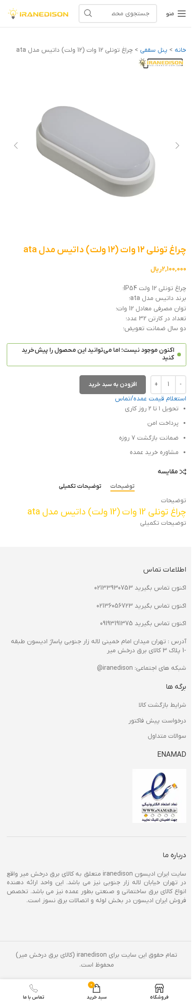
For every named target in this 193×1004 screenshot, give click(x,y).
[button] (177, 145)
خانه (180, 50)
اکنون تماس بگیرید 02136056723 (141, 606)
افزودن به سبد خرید (112, 384)
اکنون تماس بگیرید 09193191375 (143, 623)
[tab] (122, 486)
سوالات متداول (167, 736)
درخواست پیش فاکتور (157, 721)
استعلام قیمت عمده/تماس (150, 399)
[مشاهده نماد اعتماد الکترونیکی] (159, 795)
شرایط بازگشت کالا (162, 705)
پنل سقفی (153, 50)
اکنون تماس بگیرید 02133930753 (140, 588)
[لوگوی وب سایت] (38, 13)
